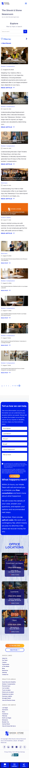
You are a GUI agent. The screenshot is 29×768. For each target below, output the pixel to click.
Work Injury (4, 183)
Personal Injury (6, 686)
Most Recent (6, 43)
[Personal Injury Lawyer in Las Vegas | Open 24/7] (5, 3)
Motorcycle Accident (8, 692)
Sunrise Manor (6, 724)
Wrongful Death (6, 698)
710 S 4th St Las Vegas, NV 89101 (14, 571)
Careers (4, 662)
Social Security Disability (9, 682)
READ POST (4, 263)
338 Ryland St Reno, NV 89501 (14, 628)
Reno (3, 711)
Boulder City (5, 722)
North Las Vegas (6, 717)
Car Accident (5, 688)
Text (5, 766)
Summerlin (5, 709)
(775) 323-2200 (14, 624)
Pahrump (4, 715)
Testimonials (5, 664)
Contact (14, 766)
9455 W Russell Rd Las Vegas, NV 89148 (14, 599)
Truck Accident (6, 690)
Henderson (5, 713)
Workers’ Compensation (8, 684)
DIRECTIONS (15, 574)
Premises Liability (7, 696)
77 (12, 385)
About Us (4, 658)
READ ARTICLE (6, 87)
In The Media (5, 666)
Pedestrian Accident (7, 694)
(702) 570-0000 (14, 567)
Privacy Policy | (8, 752)
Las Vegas (5, 707)
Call (24, 766)
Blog (3, 668)
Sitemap (4, 672)
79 (17, 385)
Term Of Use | (16, 752)
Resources (5, 670)
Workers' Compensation (8, 66)
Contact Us (5, 674)
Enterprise (5, 719)
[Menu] (26, 3)
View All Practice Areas (8, 700)
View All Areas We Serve (9, 726)
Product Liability (6, 217)
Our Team (4, 660)
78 (15, 385)
